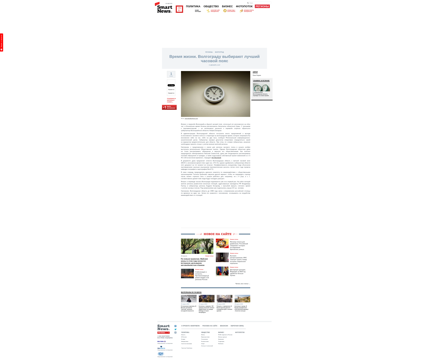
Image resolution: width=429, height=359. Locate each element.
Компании (221, 339)
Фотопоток (244, 6)
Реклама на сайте (209, 326)
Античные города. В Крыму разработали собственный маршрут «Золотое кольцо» (241, 308)
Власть (183, 334)
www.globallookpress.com (191, 118)
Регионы (262, 6)
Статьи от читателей (207, 346)
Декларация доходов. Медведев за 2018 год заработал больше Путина (238, 272)
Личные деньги (222, 337)
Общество (211, 6)
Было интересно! (169, 107)
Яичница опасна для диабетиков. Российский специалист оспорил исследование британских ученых (239, 245)
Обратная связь (237, 326)
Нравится (171, 89)
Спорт (203, 343)
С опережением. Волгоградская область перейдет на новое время (261, 94)
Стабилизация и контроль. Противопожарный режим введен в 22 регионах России (202, 275)
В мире (183, 339)
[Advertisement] (214, 30)
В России (184, 337)
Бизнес (227, 6)
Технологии (204, 339)
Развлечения (205, 341)
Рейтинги (220, 343)
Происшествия (205, 337)
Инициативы (184, 341)
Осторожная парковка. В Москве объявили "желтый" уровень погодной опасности (188, 308)
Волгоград (219, 52)
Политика (193, 6)
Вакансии (224, 326)
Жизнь (203, 334)
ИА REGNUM (216, 158)
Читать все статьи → (242, 284)
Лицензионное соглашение (165, 343)
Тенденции (221, 341)
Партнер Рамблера (186, 348)
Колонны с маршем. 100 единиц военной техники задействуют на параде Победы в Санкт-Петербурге (206, 309)
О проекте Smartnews (190, 326)
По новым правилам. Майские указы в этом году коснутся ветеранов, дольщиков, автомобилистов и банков (194, 262)
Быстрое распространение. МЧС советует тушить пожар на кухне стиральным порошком (238, 259)
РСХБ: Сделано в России (225, 334)
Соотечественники (186, 343)
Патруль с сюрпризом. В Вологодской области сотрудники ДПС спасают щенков (224, 308)
